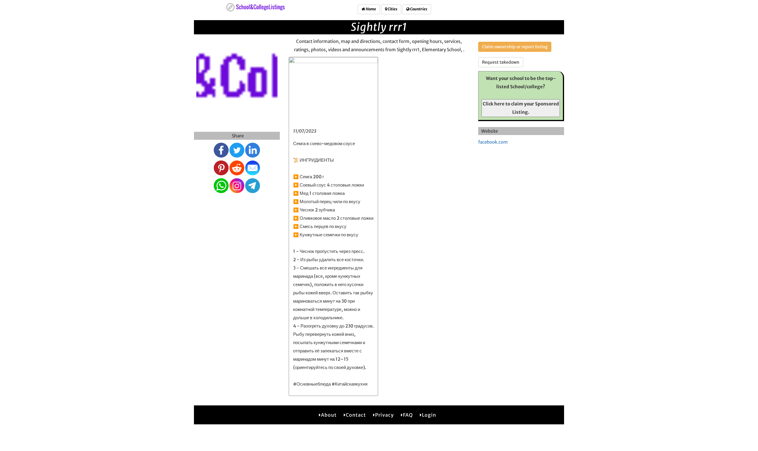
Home (370, 9)
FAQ (408, 415)
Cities (392, 9)
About (329, 415)
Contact (356, 415)
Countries (418, 9)
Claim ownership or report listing (514, 46)
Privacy (384, 415)
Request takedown (500, 62)
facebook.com (493, 142)
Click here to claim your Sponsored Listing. (521, 108)
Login (429, 415)
